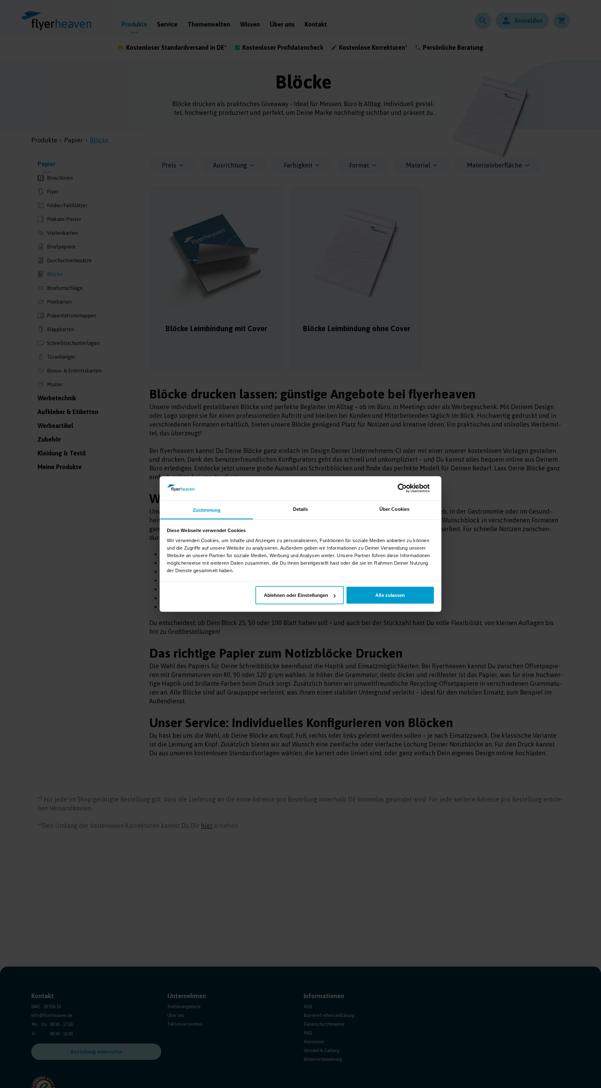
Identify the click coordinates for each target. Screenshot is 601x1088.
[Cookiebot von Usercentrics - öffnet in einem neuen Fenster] (407, 488)
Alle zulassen (390, 595)
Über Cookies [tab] (394, 508)
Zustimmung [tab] (207, 509)
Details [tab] (300, 508)
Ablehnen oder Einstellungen (296, 595)
